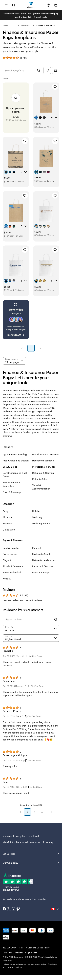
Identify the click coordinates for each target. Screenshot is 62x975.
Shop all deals (40, 17)
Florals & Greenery (13, 566)
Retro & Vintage (40, 572)
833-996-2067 (9, 947)
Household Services (43, 460)
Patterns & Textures (42, 566)
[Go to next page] (51, 812)
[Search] (56, 619)
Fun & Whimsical (12, 572)
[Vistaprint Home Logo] (31, 5)
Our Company (10, 862)
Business (7, 523)
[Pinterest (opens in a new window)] (18, 909)
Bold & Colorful (11, 547)
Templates (26, 25)
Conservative (10, 554)
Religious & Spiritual (43, 472)
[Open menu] (6, 5)
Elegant (7, 560)
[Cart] (55, 5)
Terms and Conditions (13, 952)
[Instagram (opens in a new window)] (13, 909)
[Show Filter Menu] (55, 70)
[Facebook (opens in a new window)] (4, 909)
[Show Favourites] (47, 70)
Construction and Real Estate (15, 474)
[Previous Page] (21, 348)
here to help (22, 842)
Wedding (37, 517)
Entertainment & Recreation (11, 484)
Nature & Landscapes (44, 560)
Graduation (9, 529)
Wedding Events (41, 523)
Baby (5, 511)
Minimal (36, 547)
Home (5, 25)
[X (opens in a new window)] (9, 909)
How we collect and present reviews (22, 600)
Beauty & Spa (10, 466)
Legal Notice (31, 952)
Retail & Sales (39, 479)
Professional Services (43, 466)
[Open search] (13, 5)
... (15, 25)
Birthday (7, 517)
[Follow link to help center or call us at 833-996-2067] (48, 5)
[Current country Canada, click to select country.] (55, 909)
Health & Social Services (45, 454)
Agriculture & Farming (15, 454)
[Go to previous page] (11, 812)
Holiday (36, 511)
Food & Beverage (12, 492)
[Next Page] (40, 348)
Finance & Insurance (45, 25)
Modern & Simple (41, 554)
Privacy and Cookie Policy (37, 947)
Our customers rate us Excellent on (24, 899)
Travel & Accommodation (41, 487)
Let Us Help (9, 853)
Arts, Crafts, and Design (16, 460)
